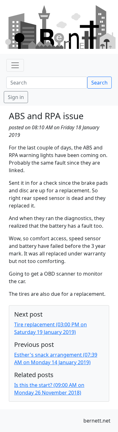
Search (99, 82)
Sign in (16, 97)
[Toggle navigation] (15, 65)
